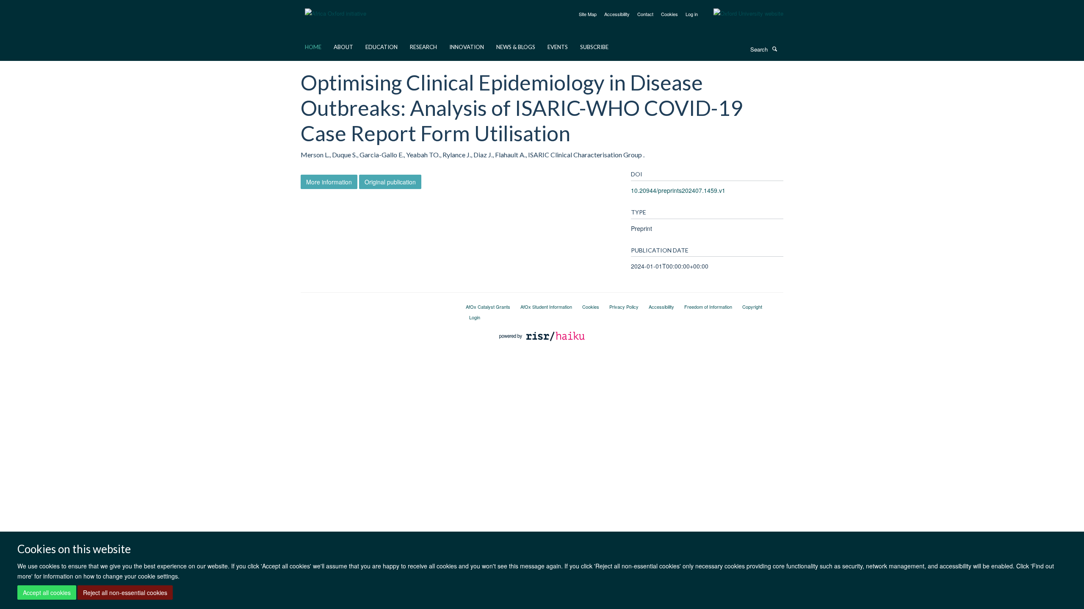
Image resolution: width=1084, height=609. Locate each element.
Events (558, 47)
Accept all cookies (47, 592)
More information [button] (329, 182)
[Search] (774, 48)
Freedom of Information (708, 306)
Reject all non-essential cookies (125, 592)
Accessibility (617, 14)
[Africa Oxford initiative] (335, 8)
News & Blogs (515, 47)
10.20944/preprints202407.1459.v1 (678, 190)
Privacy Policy (624, 306)
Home (313, 47)
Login (474, 317)
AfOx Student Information (546, 306)
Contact (645, 14)
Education (381, 47)
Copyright (752, 306)
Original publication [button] (390, 182)
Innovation (466, 47)
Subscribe (594, 47)
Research (423, 47)
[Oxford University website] (742, 13)
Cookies (669, 14)
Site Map (588, 14)
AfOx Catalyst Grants (488, 306)
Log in (692, 14)
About (343, 47)
